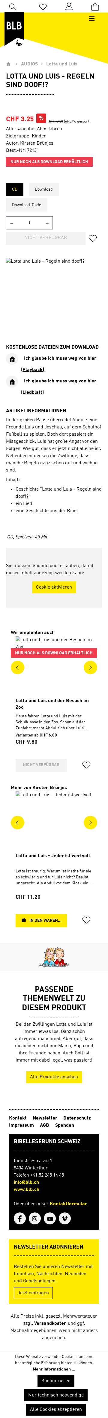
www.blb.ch (26, 1189)
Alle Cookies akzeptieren (56, 1409)
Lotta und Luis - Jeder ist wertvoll (53, 856)
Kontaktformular (68, 1204)
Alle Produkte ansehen (54, 1077)
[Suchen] (12, 6)
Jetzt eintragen (33, 1293)
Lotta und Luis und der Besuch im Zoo (52, 704)
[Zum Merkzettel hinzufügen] (94, 238)
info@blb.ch (26, 1182)
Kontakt (18, 1118)
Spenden (64, 1125)
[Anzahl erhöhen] (47, 222)
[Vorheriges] (17, 667)
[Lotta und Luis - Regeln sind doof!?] (54, 291)
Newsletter (45, 1118)
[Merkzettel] (42, 6)
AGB (45, 1125)
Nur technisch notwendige (56, 1395)
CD (14, 189)
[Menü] (95, 19)
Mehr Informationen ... (54, 1369)
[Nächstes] (90, 667)
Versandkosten (50, 1323)
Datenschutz (77, 1118)
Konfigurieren (55, 1381)
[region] (54, 291)
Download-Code (26, 205)
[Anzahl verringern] (11, 222)
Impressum (22, 1125)
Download (44, 189)
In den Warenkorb (47, 920)
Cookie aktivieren (54, 587)
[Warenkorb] (95, 6)
